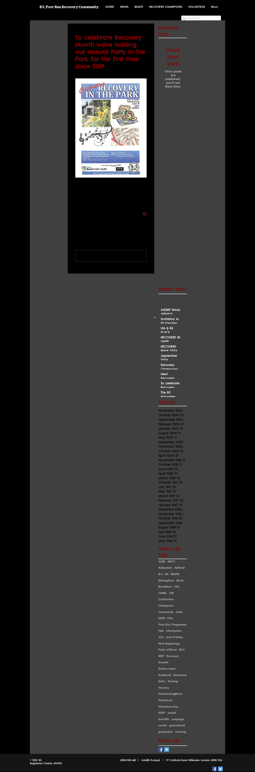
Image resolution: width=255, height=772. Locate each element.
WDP (161, 713)
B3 (166, 574)
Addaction (165, 567)
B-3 (160, 574)
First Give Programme (172, 624)
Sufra (161, 681)
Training (173, 681)
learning (180, 731)
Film (170, 618)
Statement (180, 675)
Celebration (166, 599)
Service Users (167, 668)
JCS (160, 637)
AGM (161, 561)
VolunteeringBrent (170, 694)
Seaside (163, 662)
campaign (177, 719)
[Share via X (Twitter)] (87, 202)
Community (165, 612)
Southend (164, 675)
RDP (161, 656)
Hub (161, 631)
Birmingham (166, 580)
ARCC (171, 561)
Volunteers (165, 700)
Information (173, 631)
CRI (171, 593)
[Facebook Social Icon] (160, 749)
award (172, 713)
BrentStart (165, 586)
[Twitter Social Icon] (166, 749)
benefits (163, 719)
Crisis (179, 612)
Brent (180, 580)
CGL (176, 586)
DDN (161, 618)
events (162, 725)
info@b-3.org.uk (150, 760)
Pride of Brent (167, 649)
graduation (165, 731)
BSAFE (175, 574)
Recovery (172, 656)
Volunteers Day (168, 706)
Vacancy (163, 687)
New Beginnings (169, 643)
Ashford (180, 567)
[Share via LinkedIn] (97, 202)
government (177, 725)
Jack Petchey (174, 637)
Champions (165, 605)
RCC (182, 649)
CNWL (162, 593)
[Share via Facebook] (77, 202)
